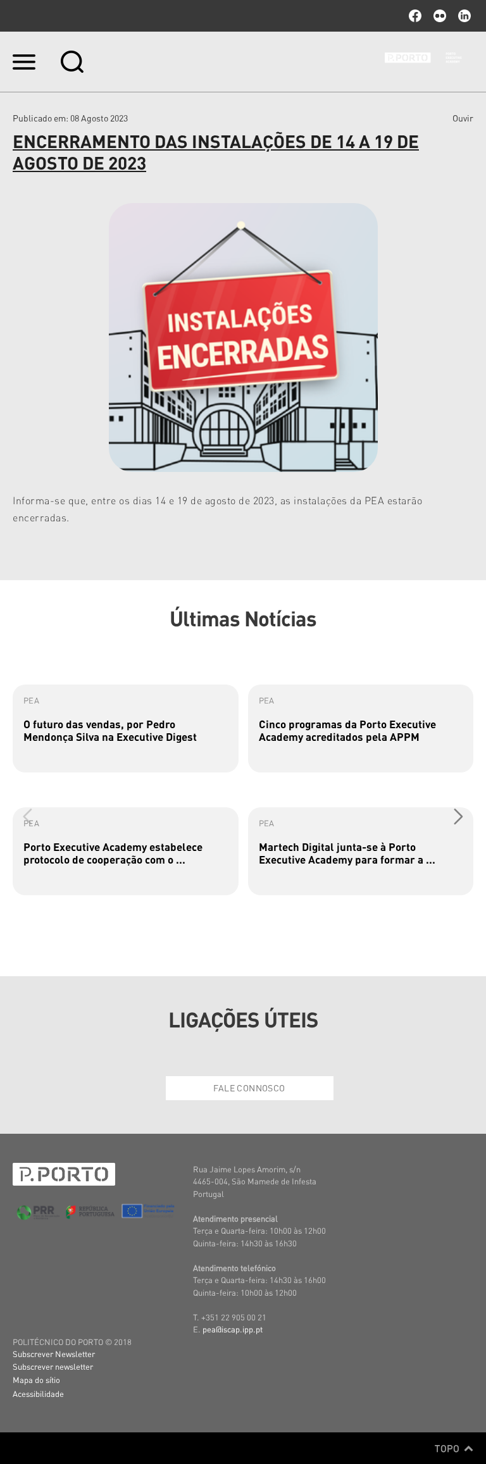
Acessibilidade (38, 1393)
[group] (126, 728)
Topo (448, 1448)
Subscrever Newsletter (54, 1353)
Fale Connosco (249, 1087)
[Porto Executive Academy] (429, 61)
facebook (415, 15)
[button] (458, 816)
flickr (439, 15)
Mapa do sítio (36, 1379)
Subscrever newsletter (53, 1366)
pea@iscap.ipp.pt (232, 1329)
